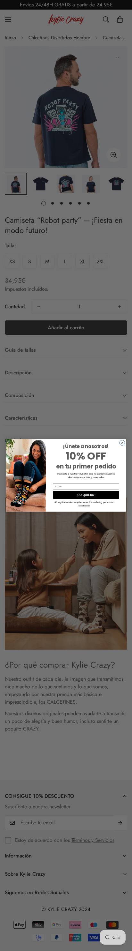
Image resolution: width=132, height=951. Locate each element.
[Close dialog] (122, 443)
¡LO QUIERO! (86, 495)
